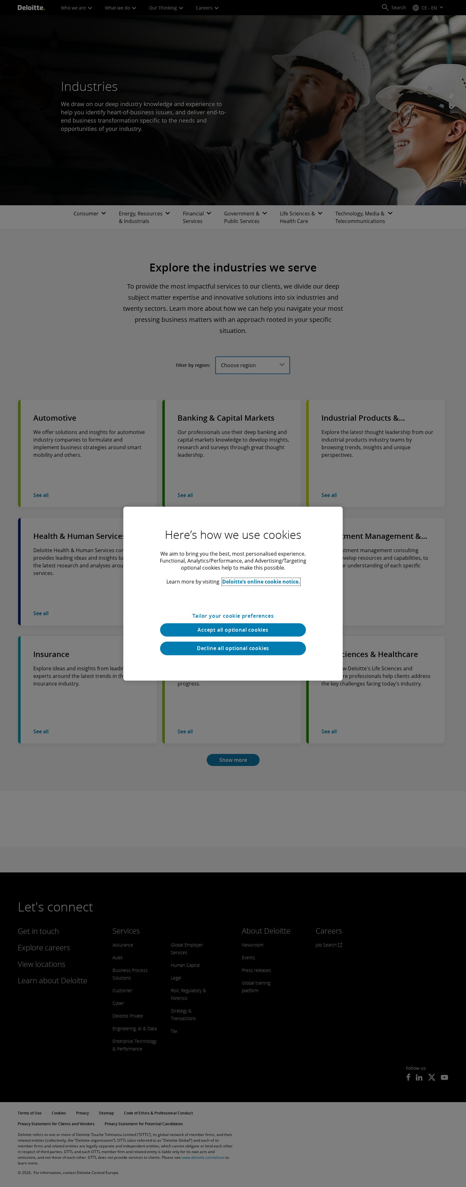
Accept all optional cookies (233, 629)
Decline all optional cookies (233, 648)
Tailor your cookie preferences (233, 615)
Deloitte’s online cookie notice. (261, 581)
